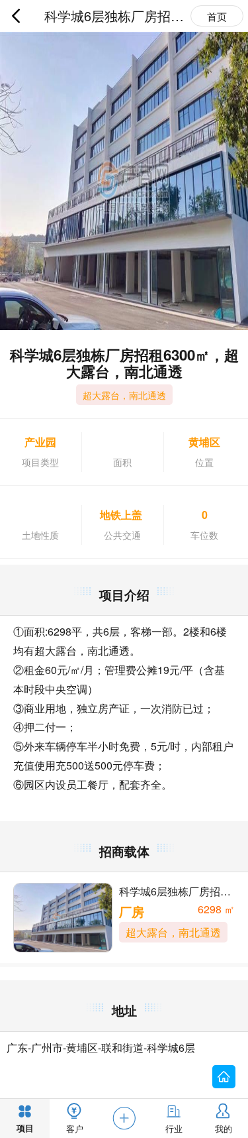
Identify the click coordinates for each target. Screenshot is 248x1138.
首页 (217, 16)
